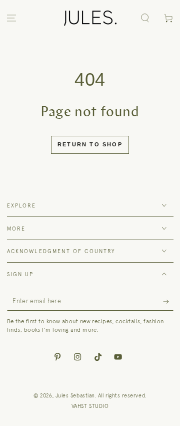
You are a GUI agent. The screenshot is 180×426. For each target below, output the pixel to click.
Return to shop (90, 144)
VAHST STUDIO (90, 405)
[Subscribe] (168, 302)
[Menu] (12, 18)
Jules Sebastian (75, 395)
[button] (144, 18)
